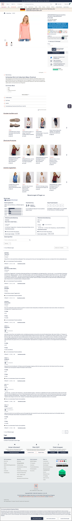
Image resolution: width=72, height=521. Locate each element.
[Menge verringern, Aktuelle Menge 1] (48, 45)
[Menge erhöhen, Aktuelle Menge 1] (52, 45)
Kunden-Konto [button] (31, 452)
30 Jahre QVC (13, 6)
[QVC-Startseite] (4, 13)
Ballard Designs (8, 501)
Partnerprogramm (33, 468)
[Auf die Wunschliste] (66, 52)
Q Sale (36, 6)
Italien (39, 490)
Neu (8, 6)
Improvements (27, 501)
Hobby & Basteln (59, 6)
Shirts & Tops (8, 13)
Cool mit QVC (20, 6)
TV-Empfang (45, 475)
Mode (40, 6)
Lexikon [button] (7, 103)
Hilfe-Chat (6, 461)
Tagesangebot (3, 6)
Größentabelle (65, 35)
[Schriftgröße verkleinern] (45, 72)
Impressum (50, 496)
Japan (41, 490)
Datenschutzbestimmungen (28, 496)
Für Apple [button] (53, 452)
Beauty (43, 6)
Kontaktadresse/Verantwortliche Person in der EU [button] (16, 106)
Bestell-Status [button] (41, 452)
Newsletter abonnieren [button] (14, 452)
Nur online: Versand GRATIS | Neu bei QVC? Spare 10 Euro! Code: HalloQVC (35, 1)
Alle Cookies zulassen (37, 518)
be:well (25, 6)
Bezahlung (19, 468)
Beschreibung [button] (8, 74)
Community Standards (40, 496)
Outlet (44, 479)
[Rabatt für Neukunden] (58, 49)
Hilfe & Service (19, 476)
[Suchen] (51, 4)
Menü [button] (8, 4)
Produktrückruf (6, 472)
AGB (20, 496)
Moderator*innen (46, 473)
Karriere (44, 472)
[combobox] (37, 4)
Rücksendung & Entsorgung (22, 470)
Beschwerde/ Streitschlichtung (22, 478)
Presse (5, 468)
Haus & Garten (66, 6)
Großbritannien (34, 490)
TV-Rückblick (19, 4)
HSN (4, 501)
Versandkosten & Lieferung (22, 466)
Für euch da (32, 470)
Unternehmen (45, 461)
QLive (5, 466)
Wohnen (52, 6)
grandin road (22, 501)
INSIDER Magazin (33, 461)
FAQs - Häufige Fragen (21, 474)
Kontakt (5, 463)
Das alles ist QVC (46, 463)
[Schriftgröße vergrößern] (44, 72)
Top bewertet (30, 6)
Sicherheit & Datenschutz (21, 472)
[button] (58, 4)
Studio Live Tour (46, 477)
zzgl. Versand (54, 19)
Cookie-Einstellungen (64, 518)
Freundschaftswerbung (34, 466)
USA (30, 490)
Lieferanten (6, 470)
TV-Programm (32, 463)
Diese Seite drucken (42, 109)
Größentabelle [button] (9, 97)
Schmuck (48, 6)
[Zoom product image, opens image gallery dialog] (5, 40)
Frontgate (13, 501)
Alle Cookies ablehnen (50, 518)
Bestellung (19, 461)
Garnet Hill (17, 501)
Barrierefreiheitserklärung (47, 466)
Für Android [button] (63, 452)
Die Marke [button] (8, 100)
